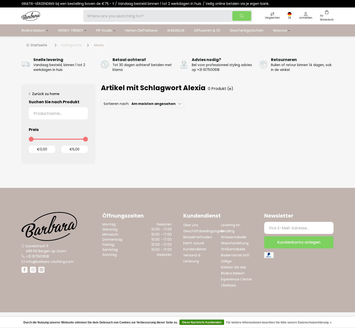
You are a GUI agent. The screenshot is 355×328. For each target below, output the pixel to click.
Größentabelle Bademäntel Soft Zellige (235, 255)
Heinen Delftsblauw (141, 30)
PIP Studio (104, 30)
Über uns (190, 225)
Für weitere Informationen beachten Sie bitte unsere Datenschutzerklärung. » (279, 322)
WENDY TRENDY (70, 30)
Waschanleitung (234, 243)
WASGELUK (176, 30)
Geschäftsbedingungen (203, 231)
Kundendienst (194, 249)
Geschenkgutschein (246, 30)
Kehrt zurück (193, 243)
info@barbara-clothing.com (50, 261)
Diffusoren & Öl (207, 30)
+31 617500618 (37, 256)
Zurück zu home (45, 94)
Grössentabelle (233, 237)
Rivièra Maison (33, 30)
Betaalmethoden (197, 237)
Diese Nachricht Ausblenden (201, 322)
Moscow (280, 30)
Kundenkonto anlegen (298, 242)
